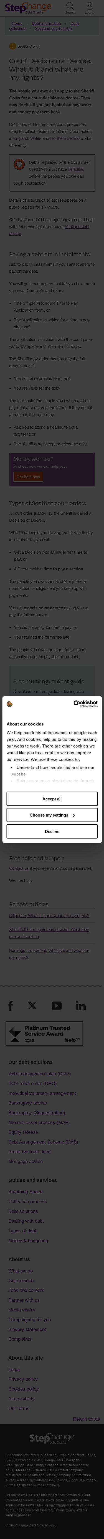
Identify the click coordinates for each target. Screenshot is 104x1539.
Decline (52, 831)
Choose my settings (49, 815)
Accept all (52, 798)
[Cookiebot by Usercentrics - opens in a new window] (74, 704)
